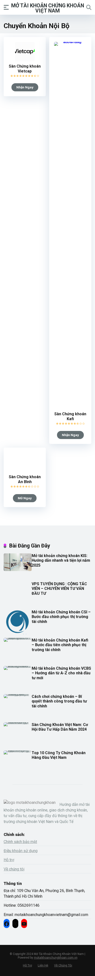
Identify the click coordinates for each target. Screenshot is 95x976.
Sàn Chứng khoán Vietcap (25, 68)
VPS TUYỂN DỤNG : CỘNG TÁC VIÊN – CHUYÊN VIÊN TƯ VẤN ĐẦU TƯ (59, 588)
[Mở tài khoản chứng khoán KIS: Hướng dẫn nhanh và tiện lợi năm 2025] (18, 569)
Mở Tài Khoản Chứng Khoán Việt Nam (47, 7)
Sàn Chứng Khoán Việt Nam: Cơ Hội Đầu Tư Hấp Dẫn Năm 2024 (60, 727)
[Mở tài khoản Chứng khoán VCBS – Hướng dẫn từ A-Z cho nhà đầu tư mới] (18, 666)
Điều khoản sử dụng (21, 850)
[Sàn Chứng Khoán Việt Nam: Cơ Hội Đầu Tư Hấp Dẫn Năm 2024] (18, 722)
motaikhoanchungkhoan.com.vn (55, 957)
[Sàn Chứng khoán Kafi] (70, 41)
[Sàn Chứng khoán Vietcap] (25, 60)
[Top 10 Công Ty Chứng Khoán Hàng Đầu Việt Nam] (18, 750)
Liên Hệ (43, 965)
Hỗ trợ (9, 859)
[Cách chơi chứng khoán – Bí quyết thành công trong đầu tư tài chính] (18, 694)
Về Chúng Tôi (63, 965)
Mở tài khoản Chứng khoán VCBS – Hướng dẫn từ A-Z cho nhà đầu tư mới (61, 673)
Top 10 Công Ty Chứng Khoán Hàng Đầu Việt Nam (59, 755)
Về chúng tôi (14, 869)
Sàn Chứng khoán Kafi (70, 416)
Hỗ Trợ (27, 965)
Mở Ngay (25, 498)
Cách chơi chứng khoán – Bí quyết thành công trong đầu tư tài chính (59, 701)
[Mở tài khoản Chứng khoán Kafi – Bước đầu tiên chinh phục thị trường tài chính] (18, 637)
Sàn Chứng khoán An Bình (25, 479)
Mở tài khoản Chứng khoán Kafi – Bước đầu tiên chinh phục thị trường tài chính (60, 645)
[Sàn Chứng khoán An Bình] (25, 470)
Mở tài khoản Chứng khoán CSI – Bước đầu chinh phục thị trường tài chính (61, 617)
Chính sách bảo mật (20, 841)
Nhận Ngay (24, 87)
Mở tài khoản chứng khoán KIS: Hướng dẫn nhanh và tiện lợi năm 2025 (61, 560)
